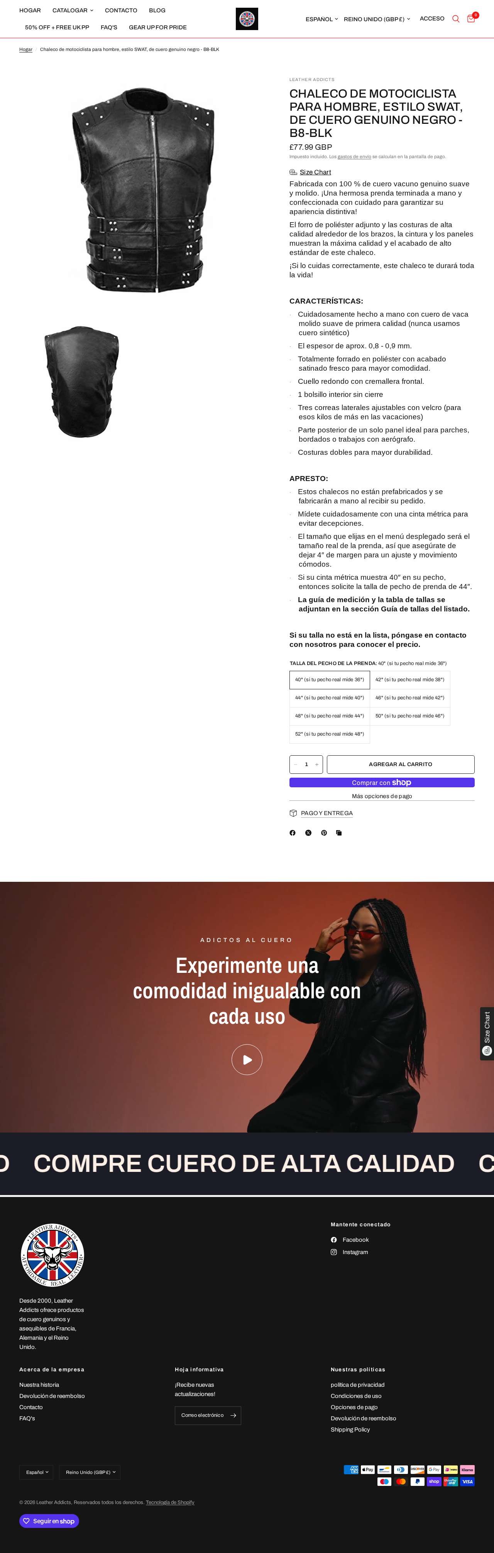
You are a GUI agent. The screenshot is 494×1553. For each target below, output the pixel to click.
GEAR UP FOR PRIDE (158, 27)
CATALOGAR (70, 10)
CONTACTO (121, 10)
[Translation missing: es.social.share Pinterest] (325, 832)
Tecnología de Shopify (170, 1502)
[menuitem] (33, 10)
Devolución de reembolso (52, 1396)
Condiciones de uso (356, 1396)
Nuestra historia (39, 1385)
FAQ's (109, 27)
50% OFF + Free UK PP (57, 27)
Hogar (25, 49)
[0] (469, 19)
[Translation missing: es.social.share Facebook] (294, 832)
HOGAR (30, 10)
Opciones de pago (354, 1407)
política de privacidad (358, 1385)
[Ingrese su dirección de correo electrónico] (233, 1415)
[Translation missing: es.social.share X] (310, 832)
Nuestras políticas (358, 1369)
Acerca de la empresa (52, 1369)
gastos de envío (354, 156)
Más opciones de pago (382, 796)
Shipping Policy (350, 1429)
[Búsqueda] (456, 19)
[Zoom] (250, 92)
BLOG (157, 10)
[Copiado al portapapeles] (340, 832)
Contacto (31, 1407)
